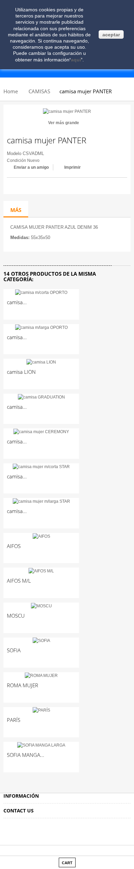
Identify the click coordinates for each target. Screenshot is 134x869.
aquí (76, 59)
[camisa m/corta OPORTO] (41, 292)
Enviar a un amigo (31, 167)
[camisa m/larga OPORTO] (41, 327)
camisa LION (21, 371)
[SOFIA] (41, 640)
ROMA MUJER (22, 685)
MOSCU (16, 615)
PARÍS (13, 719)
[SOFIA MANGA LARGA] (41, 744)
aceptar (111, 34)
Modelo (14, 153)
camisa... (17, 302)
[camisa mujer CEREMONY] (41, 431)
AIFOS (14, 546)
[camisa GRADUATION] (41, 396)
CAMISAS (39, 91)
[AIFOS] (41, 536)
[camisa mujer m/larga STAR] (41, 501)
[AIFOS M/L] (41, 570)
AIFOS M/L (19, 580)
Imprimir (72, 167)
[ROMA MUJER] (41, 675)
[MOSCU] (41, 605)
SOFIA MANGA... (25, 754)
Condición (16, 160)
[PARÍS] (41, 710)
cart (67, 863)
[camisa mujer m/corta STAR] (41, 466)
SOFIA (14, 650)
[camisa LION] (41, 361)
